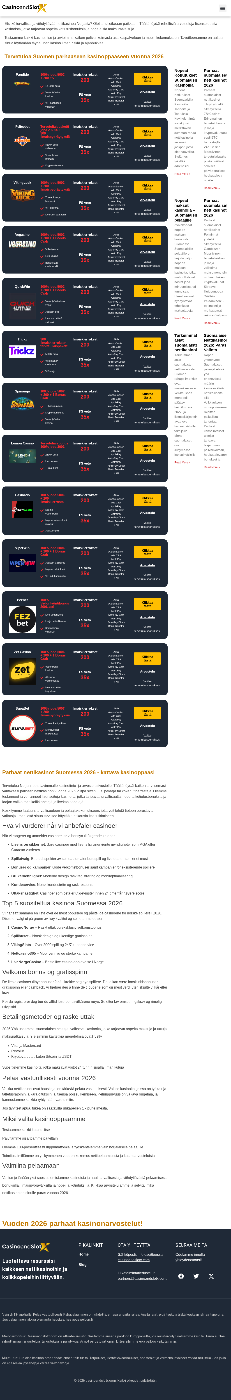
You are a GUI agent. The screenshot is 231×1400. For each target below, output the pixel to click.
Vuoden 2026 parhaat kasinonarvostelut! (72, 1223)
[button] (222, 8)
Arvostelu (147, 92)
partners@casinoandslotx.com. (142, 1278)
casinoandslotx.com (134, 1260)
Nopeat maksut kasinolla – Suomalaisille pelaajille (187, 210)
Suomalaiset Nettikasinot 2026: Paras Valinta (216, 342)
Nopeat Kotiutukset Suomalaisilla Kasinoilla (187, 77)
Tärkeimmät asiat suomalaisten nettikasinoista (188, 342)
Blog (83, 1265)
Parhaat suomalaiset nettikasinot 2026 (215, 77)
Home (84, 1254)
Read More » (182, 173)
